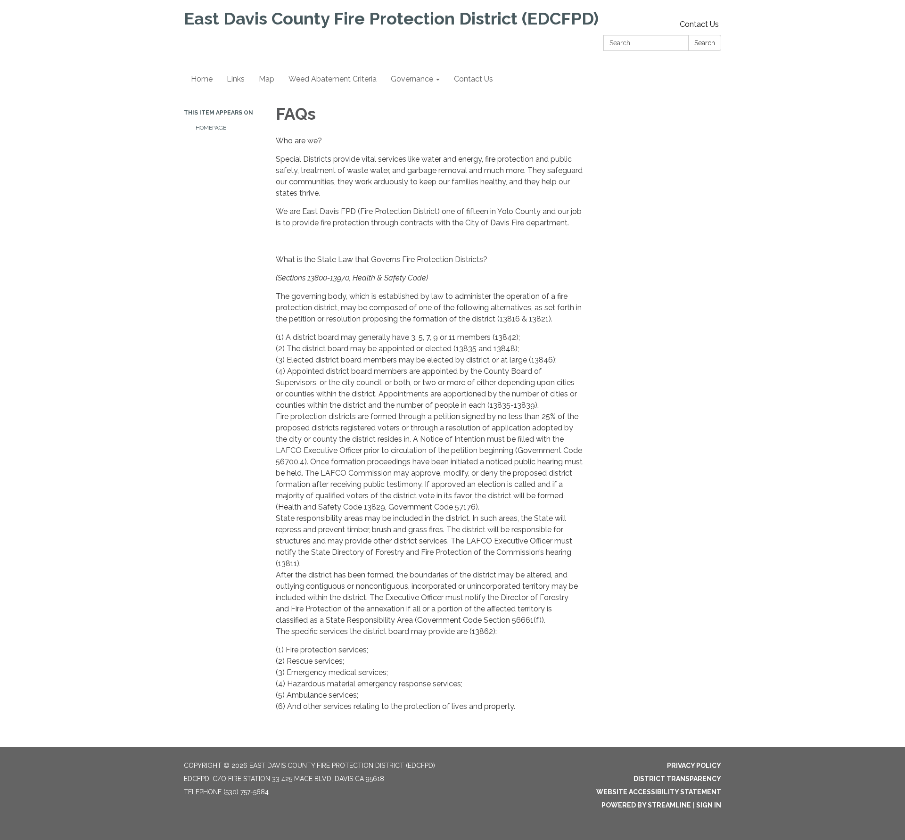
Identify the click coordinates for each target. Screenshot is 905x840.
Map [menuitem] (266, 78)
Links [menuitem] (236, 78)
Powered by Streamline (646, 805)
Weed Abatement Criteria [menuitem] (332, 78)
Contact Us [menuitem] (473, 78)
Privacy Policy (694, 765)
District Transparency (677, 778)
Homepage (211, 127)
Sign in (708, 805)
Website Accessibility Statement (658, 792)
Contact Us (699, 24)
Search (704, 43)
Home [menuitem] (202, 78)
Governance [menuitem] (412, 78)
